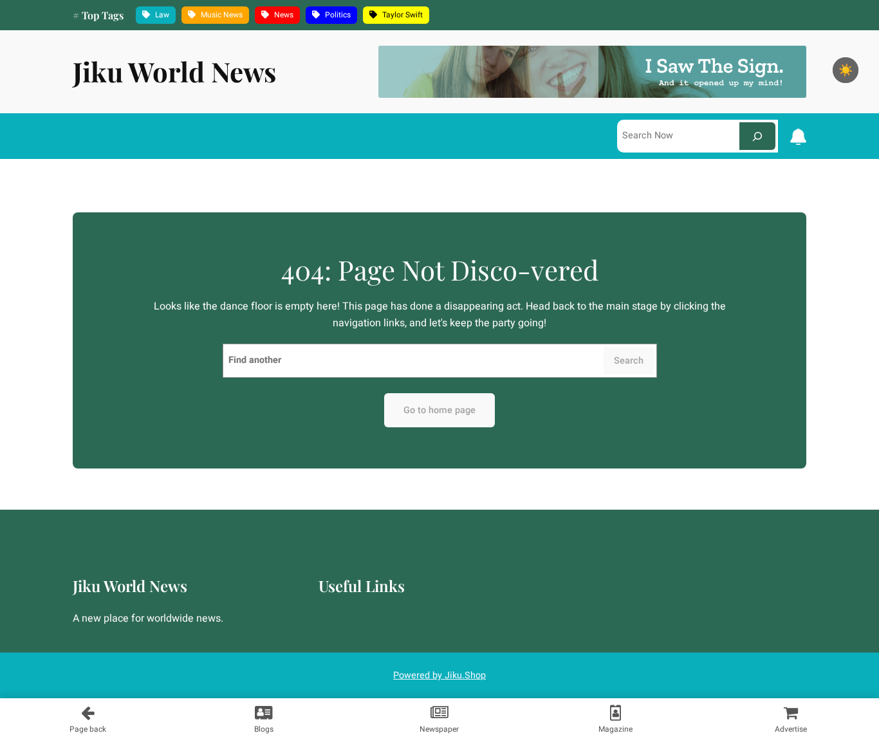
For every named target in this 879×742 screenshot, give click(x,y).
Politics (338, 15)
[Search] (757, 136)
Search (628, 360)
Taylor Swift (402, 15)
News (283, 15)
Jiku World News (174, 71)
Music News (222, 15)
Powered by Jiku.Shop (439, 675)
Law (162, 15)
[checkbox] (845, 70)
